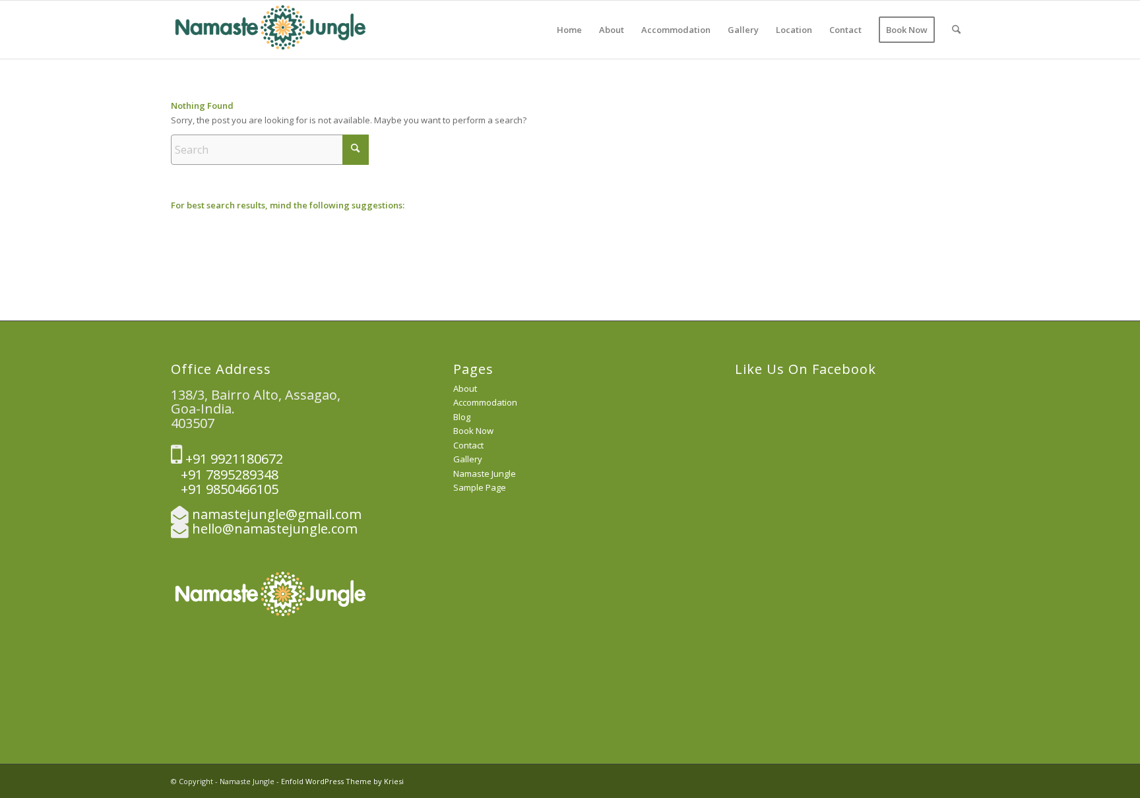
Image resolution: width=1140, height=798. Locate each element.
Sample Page (479, 487)
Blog (461, 417)
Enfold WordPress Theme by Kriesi (342, 781)
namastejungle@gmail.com (277, 514)
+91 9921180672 (232, 459)
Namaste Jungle (484, 473)
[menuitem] (569, 30)
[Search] (956, 30)
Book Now (473, 431)
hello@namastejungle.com (275, 528)
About (465, 388)
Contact (468, 445)
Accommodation (485, 402)
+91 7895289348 (224, 474)
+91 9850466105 (224, 489)
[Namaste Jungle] (270, 30)
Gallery (467, 459)
